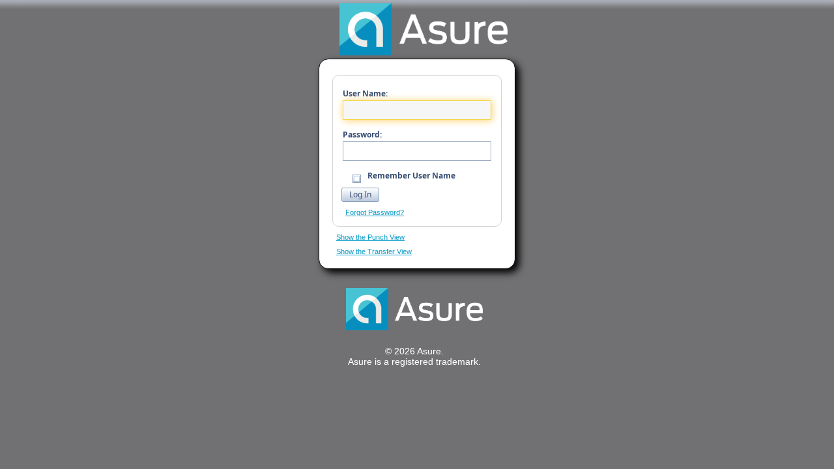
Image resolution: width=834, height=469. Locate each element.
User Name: (365, 93)
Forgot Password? (374, 212)
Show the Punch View (370, 237)
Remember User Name (410, 175)
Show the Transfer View (374, 251)
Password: (362, 134)
